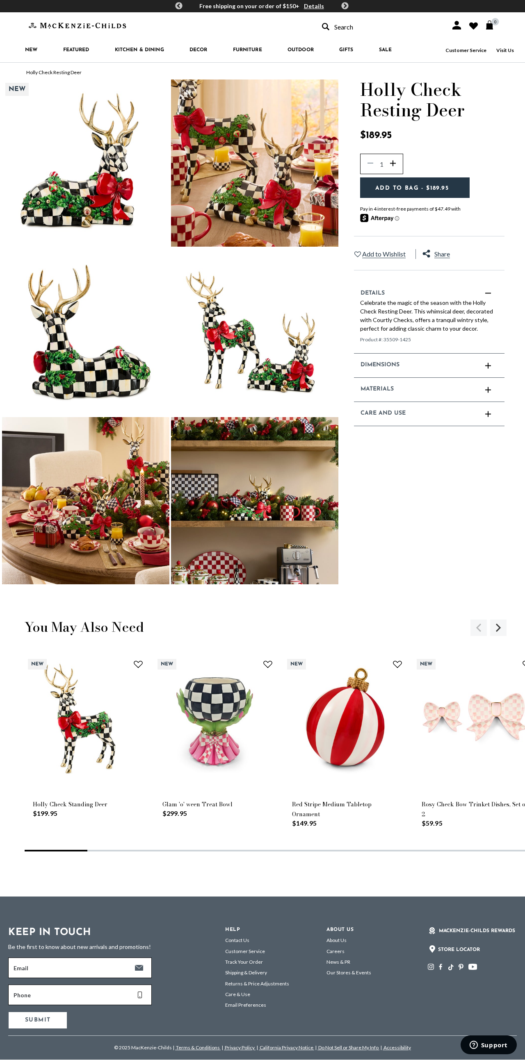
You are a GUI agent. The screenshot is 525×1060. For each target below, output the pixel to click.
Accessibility (397, 1047)
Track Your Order (244, 962)
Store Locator (459, 949)
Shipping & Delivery (246, 972)
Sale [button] (385, 50)
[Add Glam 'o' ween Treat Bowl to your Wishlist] (267, 664)
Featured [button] (76, 50)
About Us (336, 940)
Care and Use (383, 413)
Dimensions (380, 365)
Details (314, 5)
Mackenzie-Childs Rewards (477, 930)
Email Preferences (245, 1005)
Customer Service (465, 50)
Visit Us (505, 50)
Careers (335, 951)
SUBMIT (37, 1020)
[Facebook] (440, 967)
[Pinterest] (461, 967)
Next (345, 6)
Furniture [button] (247, 50)
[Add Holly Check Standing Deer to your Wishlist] (138, 664)
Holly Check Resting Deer (54, 72)
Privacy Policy (240, 1047)
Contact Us (237, 940)
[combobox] (379, 27)
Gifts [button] (346, 50)
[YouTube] (472, 967)
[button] (456, 25)
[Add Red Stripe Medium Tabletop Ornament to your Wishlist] (397, 664)
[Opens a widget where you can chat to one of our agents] (488, 1045)
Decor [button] (198, 50)
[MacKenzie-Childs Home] (77, 24)
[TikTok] (450, 967)
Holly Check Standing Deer (70, 804)
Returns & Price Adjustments (257, 984)
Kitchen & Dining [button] (139, 50)
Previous (179, 6)
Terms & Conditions (198, 1047)
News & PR (338, 962)
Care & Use (237, 994)
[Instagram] (431, 967)
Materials (377, 389)
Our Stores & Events (348, 972)
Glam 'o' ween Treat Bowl (197, 804)
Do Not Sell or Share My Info (348, 1047)
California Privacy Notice (286, 1047)
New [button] (31, 50)
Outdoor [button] (301, 50)
